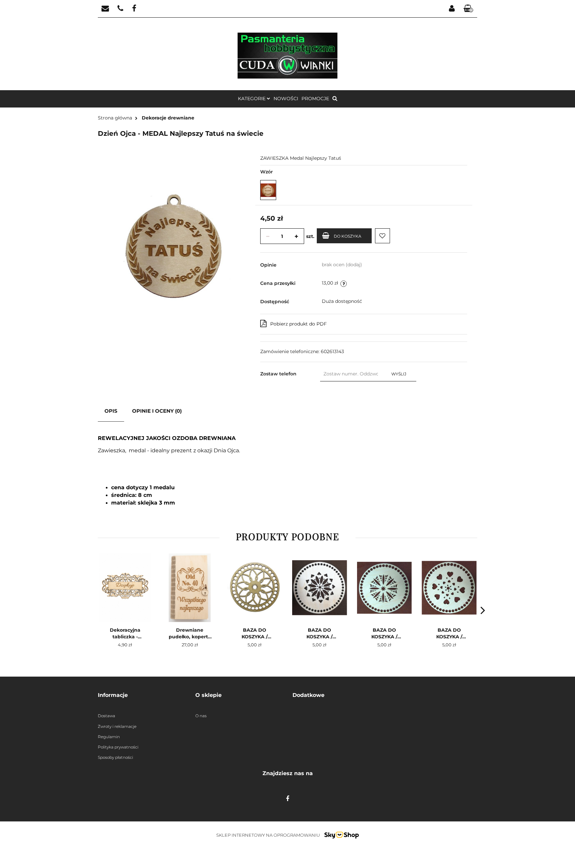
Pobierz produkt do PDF (298, 324)
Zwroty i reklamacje (117, 726)
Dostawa (106, 715)
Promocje (315, 99)
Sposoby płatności (115, 757)
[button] (468, 9)
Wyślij (398, 373)
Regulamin (109, 736)
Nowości (286, 99)
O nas (201, 715)
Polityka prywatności (118, 746)
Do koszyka (347, 236)
